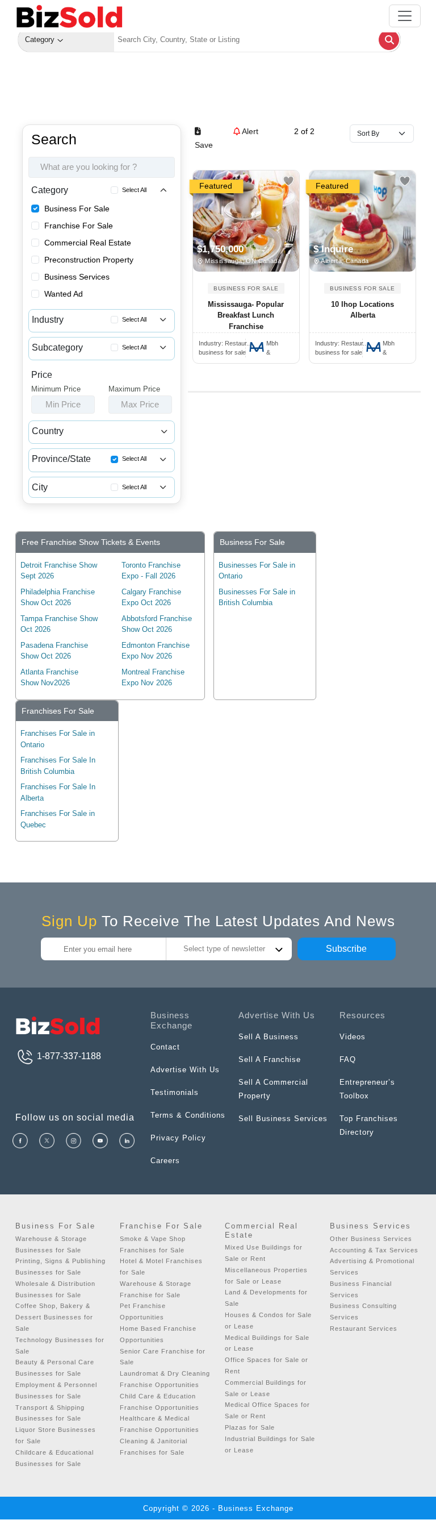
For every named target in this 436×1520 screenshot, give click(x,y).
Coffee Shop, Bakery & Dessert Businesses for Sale (54, 1317)
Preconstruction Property (88, 259)
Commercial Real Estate (87, 242)
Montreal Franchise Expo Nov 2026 (153, 678)
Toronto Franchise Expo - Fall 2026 (151, 571)
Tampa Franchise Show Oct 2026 (59, 624)
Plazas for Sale (250, 1427)
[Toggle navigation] (405, 16)
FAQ (347, 1059)
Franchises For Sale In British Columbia (57, 766)
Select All (134, 189)
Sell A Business (268, 1036)
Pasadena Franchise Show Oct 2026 (54, 651)
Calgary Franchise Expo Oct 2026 (151, 597)
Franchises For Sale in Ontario (57, 739)
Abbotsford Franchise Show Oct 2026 (156, 624)
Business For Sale (77, 208)
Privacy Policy (178, 1138)
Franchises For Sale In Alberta (57, 792)
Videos (352, 1036)
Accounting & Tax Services (374, 1250)
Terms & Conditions (187, 1115)
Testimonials (174, 1092)
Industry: (224, 343)
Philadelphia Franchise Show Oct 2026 (57, 597)
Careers (165, 1160)
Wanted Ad (63, 293)
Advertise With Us (185, 1069)
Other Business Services (371, 1238)
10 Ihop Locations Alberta (362, 310)
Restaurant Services (363, 1328)
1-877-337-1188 (68, 1056)
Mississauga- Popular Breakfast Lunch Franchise (246, 315)
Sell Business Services (283, 1118)
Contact (165, 1047)
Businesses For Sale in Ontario (257, 571)
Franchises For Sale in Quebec (57, 819)
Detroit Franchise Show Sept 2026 (58, 571)
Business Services (77, 276)
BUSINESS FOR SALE (246, 288)
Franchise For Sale (78, 225)
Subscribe (346, 948)
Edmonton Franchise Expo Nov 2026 (155, 651)
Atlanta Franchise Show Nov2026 (49, 678)
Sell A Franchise (269, 1059)
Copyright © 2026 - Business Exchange (218, 1508)
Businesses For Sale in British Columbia (257, 597)
